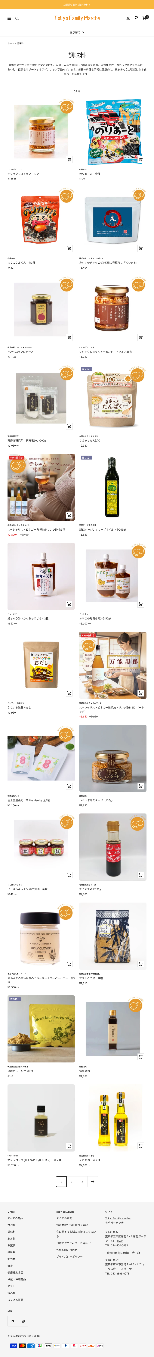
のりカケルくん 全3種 (21, 262)
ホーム (11, 43)
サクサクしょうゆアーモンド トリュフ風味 (105, 351)
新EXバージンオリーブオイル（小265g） (103, 529)
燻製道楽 (83, 796)
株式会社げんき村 (86, 1156)
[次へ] (93, 1181)
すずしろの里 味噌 (91, 978)
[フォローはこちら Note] (13, 1321)
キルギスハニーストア (17, 974)
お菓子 (11, 1245)
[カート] (144, 18)
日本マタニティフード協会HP (73, 1243)
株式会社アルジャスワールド (20, 347)
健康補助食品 (15, 1272)
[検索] (17, 18)
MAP (120, 1241)
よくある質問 (15, 1300)
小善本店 (83, 169)
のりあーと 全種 (89, 173)
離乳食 (11, 1252)
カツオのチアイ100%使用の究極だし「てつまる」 (109, 262)
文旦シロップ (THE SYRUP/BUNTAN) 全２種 (34, 1160)
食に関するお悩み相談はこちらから (76, 1234)
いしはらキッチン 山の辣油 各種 (28, 889)
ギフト (11, 1286)
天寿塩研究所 (13, 436)
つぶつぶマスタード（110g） (96, 800)
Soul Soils (13, 1156)
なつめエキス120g (90, 889)
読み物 (11, 1293)
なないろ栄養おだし (19, 707)
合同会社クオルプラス (88, 436)
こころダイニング (15, 169)
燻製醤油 (84, 1071)
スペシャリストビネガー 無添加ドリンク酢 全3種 (36, 529)
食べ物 (11, 1225)
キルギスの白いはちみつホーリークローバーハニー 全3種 (41, 980)
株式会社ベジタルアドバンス (91, 258)
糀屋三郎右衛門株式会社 (89, 974)
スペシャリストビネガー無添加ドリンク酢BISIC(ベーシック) (111, 709)
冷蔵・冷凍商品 (17, 1279)
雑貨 (10, 1266)
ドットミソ (12, 614)
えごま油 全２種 (89, 1160)
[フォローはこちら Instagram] (23, 1321)
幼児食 (11, 1259)
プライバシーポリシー (69, 1256)
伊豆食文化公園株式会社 (18, 1066)
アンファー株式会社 (16, 703)
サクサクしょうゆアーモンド (25, 173)
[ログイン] (128, 18)
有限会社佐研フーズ (87, 885)
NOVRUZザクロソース (20, 351)
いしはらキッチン (15, 885)
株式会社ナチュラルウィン (19, 525)
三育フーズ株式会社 (87, 525)
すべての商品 (15, 1218)
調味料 (11, 1231)
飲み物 (11, 1238)
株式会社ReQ (13, 796)
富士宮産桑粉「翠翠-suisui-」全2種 (29, 800)
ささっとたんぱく (89, 440)
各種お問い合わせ (66, 1250)
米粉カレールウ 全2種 (20, 1071)
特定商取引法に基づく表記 (72, 1225)
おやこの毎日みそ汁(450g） (95, 618)
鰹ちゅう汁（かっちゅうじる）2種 (28, 618)
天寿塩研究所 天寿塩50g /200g (27, 440)
